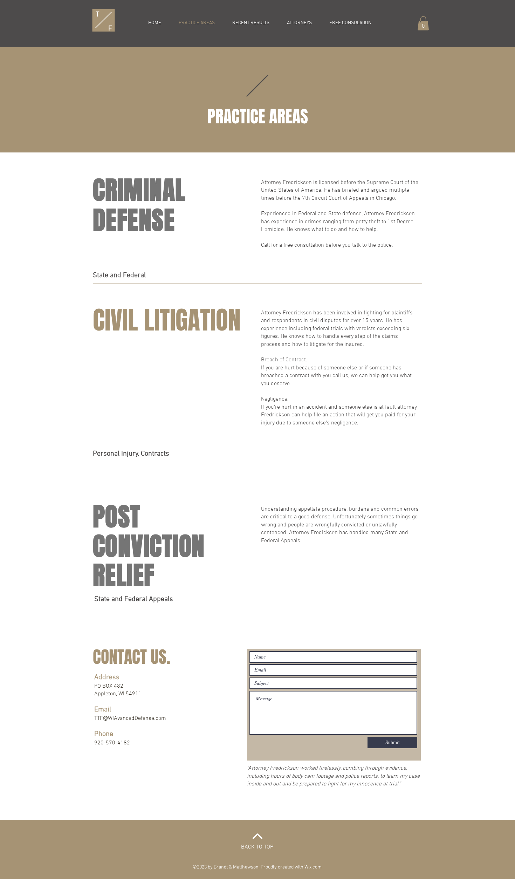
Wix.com (313, 867)
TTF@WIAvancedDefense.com (130, 718)
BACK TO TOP (257, 847)
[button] (423, 23)
